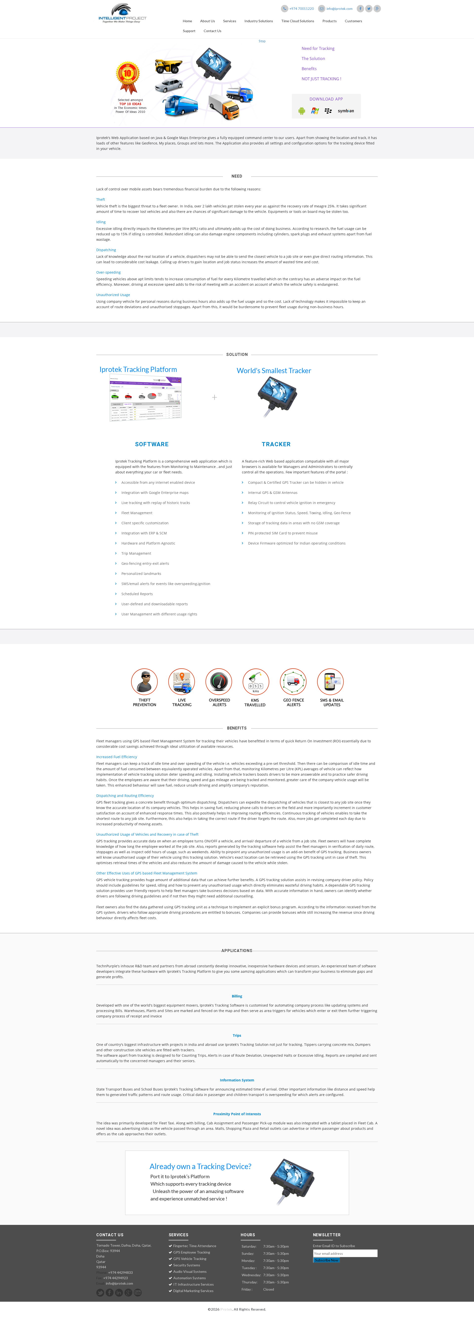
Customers (353, 21)
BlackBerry (328, 111)
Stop (262, 41)
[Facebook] (110, 1293)
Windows (315, 111)
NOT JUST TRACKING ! (321, 78)
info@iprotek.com (339, 9)
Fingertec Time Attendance (194, 1246)
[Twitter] (100, 1293)
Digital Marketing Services (193, 1291)
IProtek (225, 1309)
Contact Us (212, 31)
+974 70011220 (301, 9)
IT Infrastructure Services (193, 1284)
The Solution (313, 58)
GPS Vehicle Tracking (189, 1258)
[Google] (128, 1293)
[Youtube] (138, 1293)
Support (189, 31)
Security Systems (186, 1265)
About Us (207, 21)
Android (302, 111)
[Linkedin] (119, 1293)
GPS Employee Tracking (191, 1252)
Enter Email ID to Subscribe (334, 1246)
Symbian (346, 111)
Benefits (309, 68)
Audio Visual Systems (190, 1271)
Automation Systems (189, 1278)
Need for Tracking (318, 48)
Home (187, 21)
